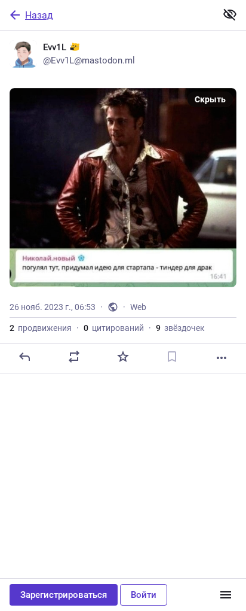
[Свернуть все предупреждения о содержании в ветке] (230, 14)
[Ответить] (24, 356)
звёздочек (180, 328)
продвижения (41, 328)
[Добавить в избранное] (123, 356)
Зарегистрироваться (63, 594)
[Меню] (225, 595)
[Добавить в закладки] (172, 356)
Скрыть (210, 99)
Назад (39, 15)
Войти (143, 594)
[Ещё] (221, 358)
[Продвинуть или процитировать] (74, 356)
